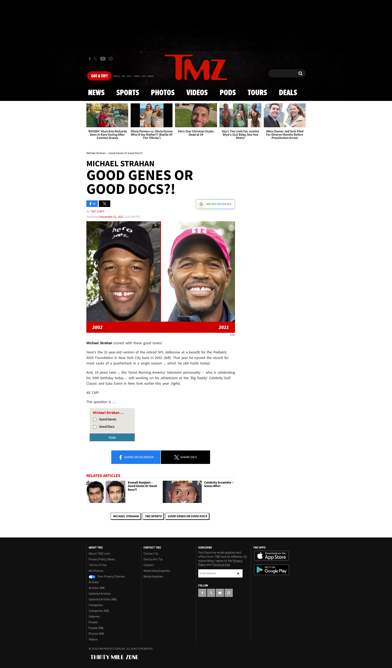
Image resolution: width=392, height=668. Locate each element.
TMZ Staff (97, 211)
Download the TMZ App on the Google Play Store (271, 570)
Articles (94, 582)
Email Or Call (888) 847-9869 (133, 76)
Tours (257, 93)
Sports (127, 93)
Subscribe (238, 573)
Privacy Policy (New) (102, 559)
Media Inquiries (153, 576)
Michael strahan (126, 516)
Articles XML (97, 588)
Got (99, 76)
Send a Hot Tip (153, 559)
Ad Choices (96, 570)
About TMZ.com (99, 553)
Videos (197, 93)
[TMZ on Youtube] (103, 59)
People (93, 622)
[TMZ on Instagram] (110, 58)
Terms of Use (98, 565)
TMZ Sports (153, 516)
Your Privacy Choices (111, 576)
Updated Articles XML (103, 599)
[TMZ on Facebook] (89, 59)
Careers (149, 565)
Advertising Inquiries (157, 570)
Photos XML (97, 633)
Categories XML (99, 610)
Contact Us (151, 553)
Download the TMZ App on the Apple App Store (271, 556)
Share (139, 457)
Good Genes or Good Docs (187, 516)
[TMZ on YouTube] (220, 593)
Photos (163, 93)
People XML (96, 628)
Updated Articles (100, 593)
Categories (96, 605)
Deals (288, 93)
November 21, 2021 (111, 217)
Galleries (94, 616)
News (96, 93)
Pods (228, 93)
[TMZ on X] (96, 59)
